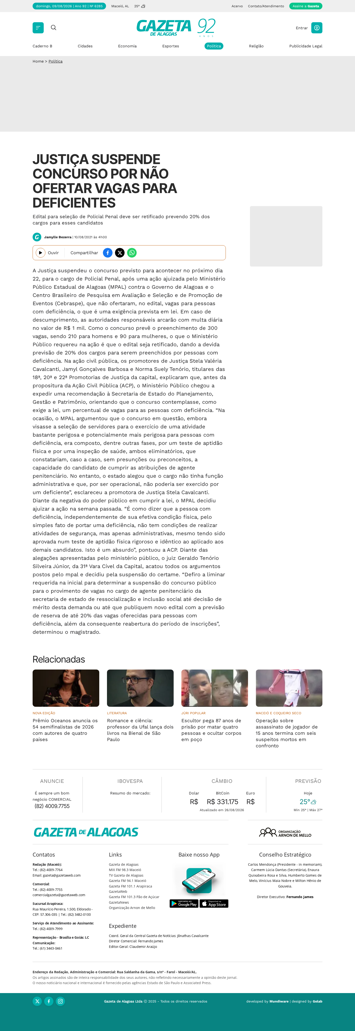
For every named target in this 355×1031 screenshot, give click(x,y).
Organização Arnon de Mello (132, 907)
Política (214, 46)
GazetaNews (119, 902)
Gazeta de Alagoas (124, 864)
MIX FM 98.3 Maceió (125, 869)
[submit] (53, 28)
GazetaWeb (118, 891)
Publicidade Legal (305, 46)
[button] (316, 27)
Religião (256, 46)
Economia (127, 46)
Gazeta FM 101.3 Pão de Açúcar (134, 896)
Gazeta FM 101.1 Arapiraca (130, 886)
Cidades (85, 46)
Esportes (170, 46)
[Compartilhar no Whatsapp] (132, 253)
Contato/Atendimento (266, 6)
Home (38, 61)
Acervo (237, 6)
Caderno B (42, 46)
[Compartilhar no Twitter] (120, 253)
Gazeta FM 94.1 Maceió (127, 880)
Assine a (306, 6)
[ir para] (199, 880)
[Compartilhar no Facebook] (108, 253)
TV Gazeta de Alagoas (126, 875)
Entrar (302, 28)
